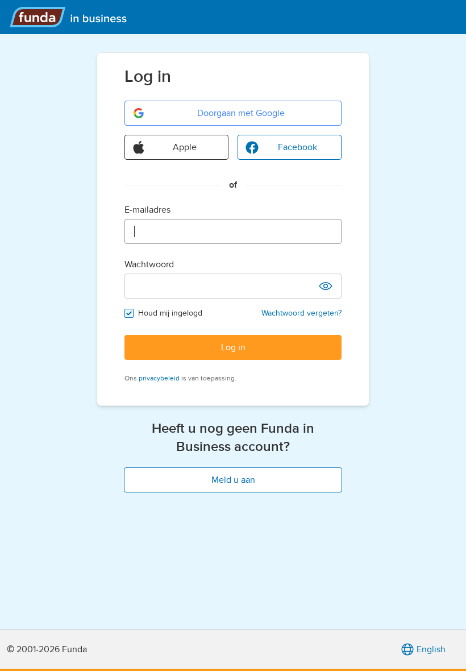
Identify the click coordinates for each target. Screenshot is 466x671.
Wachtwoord (149, 264)
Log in (233, 347)
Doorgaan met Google (241, 113)
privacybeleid (159, 378)
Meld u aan (233, 480)
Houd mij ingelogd (170, 313)
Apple (185, 147)
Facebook (297, 147)
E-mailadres (147, 210)
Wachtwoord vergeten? (301, 313)
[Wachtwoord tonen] (326, 286)
